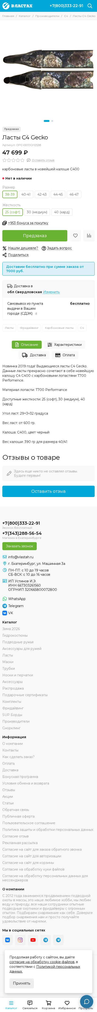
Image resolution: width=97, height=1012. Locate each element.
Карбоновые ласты (59, 328)
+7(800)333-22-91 (66, 6)
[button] (46, 121)
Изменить (51, 292)
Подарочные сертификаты (25, 695)
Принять (21, 983)
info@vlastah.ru (20, 557)
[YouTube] (33, 940)
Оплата (69, 355)
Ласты (9, 328)
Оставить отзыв (48, 491)
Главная (8, 16)
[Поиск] (90, 6)
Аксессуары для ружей (21, 649)
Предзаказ (35, 235)
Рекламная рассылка (20, 843)
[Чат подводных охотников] (58, 940)
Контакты (10, 750)
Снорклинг (11, 728)
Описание (29, 345)
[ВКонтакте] (7, 940)
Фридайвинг (29, 328)
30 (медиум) (37, 212)
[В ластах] (17, 5)
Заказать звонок (19, 546)
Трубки (8, 668)
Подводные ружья (17, 642)
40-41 (26, 194)
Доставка (38, 355)
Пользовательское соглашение (28, 823)
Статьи (8, 803)
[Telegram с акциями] (45, 940)
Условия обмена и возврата (25, 783)
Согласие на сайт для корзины (28, 863)
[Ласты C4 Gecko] (48, 69)
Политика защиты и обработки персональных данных (47, 830)
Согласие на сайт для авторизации (31, 856)
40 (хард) (62, 212)
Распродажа (13, 688)
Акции (7, 796)
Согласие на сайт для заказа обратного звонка (42, 849)
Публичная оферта (18, 816)
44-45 (58, 194)
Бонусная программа (20, 777)
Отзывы (8, 790)
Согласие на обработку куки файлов (33, 869)
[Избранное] (75, 235)
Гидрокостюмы (15, 635)
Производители (47, 16)
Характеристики (68, 345)
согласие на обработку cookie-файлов (41, 962)
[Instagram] (20, 940)
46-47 (74, 194)
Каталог (25, 16)
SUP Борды (12, 715)
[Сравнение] (89, 235)
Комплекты (11, 701)
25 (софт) (12, 212)
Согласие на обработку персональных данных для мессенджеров (45, 878)
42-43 (42, 194)
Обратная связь (15, 810)
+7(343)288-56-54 (22, 533)
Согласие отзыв (15, 836)
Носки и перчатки (17, 675)
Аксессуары (12, 682)
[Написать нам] (86, 1001)
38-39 (10, 194)
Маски (7, 662)
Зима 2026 (11, 629)
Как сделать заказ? (18, 757)
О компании (12, 744)
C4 (66, 16)
